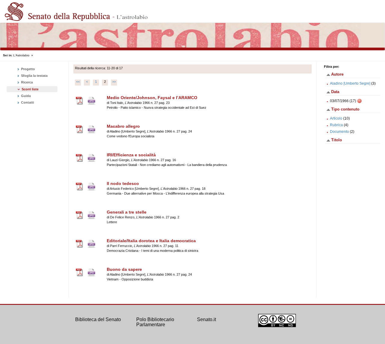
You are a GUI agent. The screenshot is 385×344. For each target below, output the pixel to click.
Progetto (27, 69)
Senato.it (206, 319)
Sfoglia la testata (34, 75)
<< (78, 81)
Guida (25, 96)
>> (114, 81)
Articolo (336, 118)
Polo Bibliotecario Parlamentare (155, 322)
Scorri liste (30, 89)
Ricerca (26, 82)
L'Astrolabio (21, 55)
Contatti (27, 102)
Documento (339, 132)
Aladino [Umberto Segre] (350, 83)
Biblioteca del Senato (98, 319)
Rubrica (336, 125)
